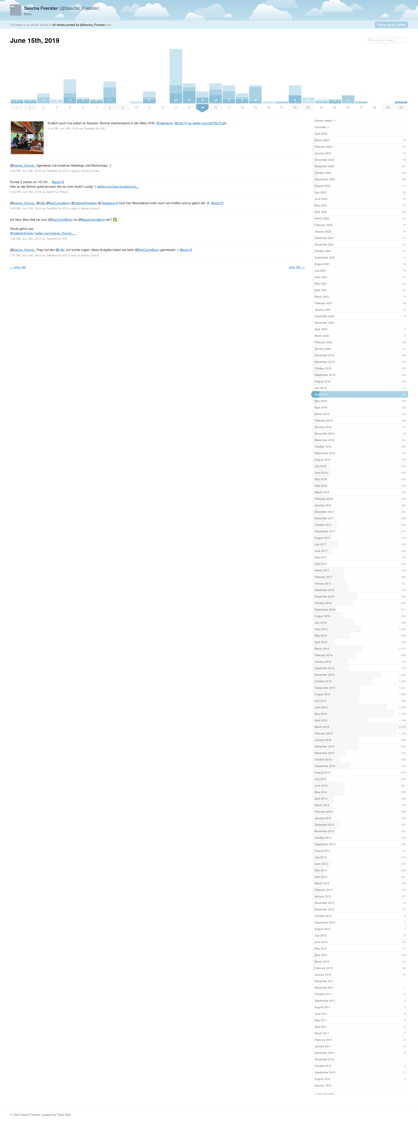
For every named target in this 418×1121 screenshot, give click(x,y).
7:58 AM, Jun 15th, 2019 (25, 238)
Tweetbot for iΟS (94, 128)
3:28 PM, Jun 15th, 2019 (25, 171)
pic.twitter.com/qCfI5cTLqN (207, 123)
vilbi (42, 203)
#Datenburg (164, 123)
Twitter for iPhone (57, 192)
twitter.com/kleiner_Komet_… (55, 233)
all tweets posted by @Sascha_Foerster (78, 25)
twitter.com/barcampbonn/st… (118, 186)
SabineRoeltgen (85, 203)
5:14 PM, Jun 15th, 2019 (63, 128)
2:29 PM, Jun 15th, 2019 (25, 192)
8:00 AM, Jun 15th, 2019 (25, 208)
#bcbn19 (181, 123)
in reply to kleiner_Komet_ (84, 171)
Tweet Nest (64, 1115)
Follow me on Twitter (391, 25)
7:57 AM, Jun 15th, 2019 (25, 255)
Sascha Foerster (30, 1115)
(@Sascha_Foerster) (62, 8)
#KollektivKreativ (22, 233)
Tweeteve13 (109, 203)
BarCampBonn (59, 203)
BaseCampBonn (93, 219)
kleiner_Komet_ (24, 165)
